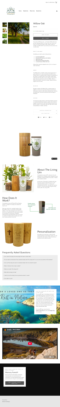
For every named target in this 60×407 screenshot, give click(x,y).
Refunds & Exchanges (6, 401)
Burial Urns (38, 10)
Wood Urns (25, 10)
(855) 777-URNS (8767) (50, 2)
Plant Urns (32, 10)
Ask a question (45, 113)
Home (20, 10)
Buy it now (45, 38)
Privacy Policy (4, 400)
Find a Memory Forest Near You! (14, 383)
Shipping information (45, 110)
